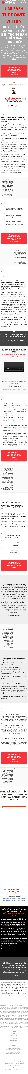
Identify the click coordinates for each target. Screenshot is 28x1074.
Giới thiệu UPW (14, 1033)
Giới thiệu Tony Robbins (14, 1036)
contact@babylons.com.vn (15, 1053)
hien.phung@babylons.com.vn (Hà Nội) (14, 898)
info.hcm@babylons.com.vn (15, 1067)
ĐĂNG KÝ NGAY (14, 1040)
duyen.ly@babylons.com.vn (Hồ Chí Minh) (14, 900)
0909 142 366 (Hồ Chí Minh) (14, 893)
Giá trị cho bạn (14, 1035)
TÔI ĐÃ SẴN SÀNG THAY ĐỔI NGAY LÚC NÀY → (14, 341)
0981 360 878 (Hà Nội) (14, 891)
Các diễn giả (14, 1038)
